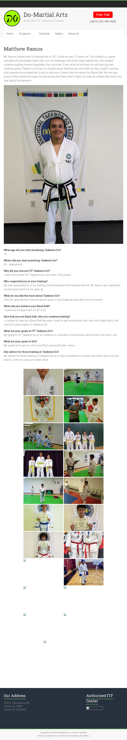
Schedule (44, 33)
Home (10, 33)
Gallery (59, 33)
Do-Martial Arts (46, 15)
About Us (73, 33)
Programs (24, 33)
